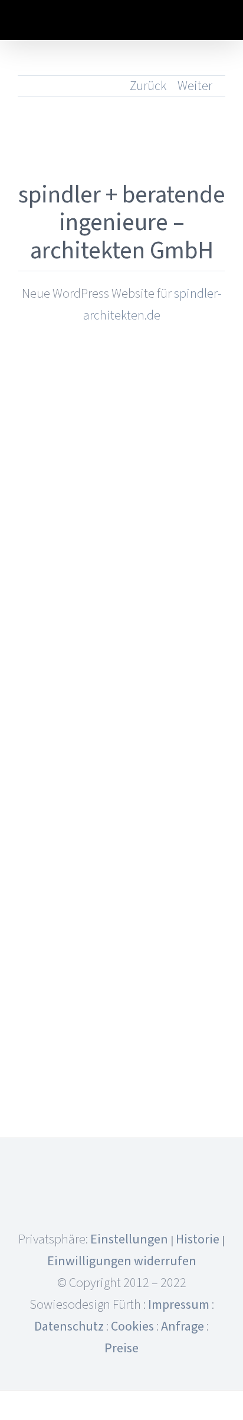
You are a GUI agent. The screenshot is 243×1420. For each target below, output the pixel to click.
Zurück (148, 86)
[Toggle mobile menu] (220, 22)
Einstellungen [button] (129, 1239)
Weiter (195, 86)
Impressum (178, 1304)
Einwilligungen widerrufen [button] (121, 1261)
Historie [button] (197, 1239)
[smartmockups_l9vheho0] (121, 380)
